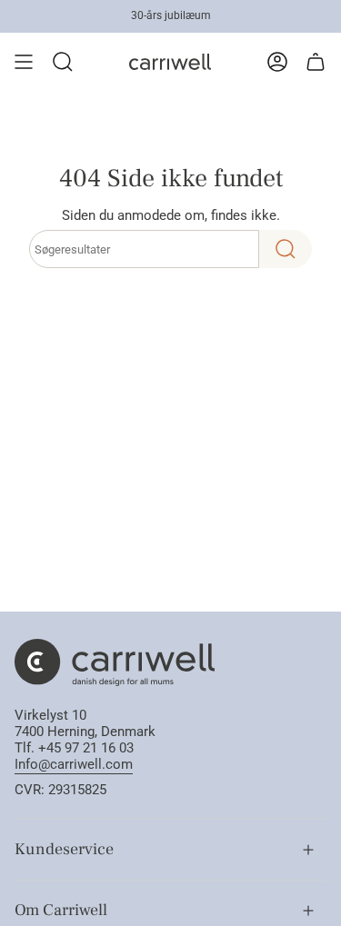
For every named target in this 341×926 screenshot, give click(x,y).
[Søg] (285, 249)
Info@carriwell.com (74, 764)
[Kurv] (315, 62)
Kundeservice (64, 849)
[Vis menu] (23, 62)
